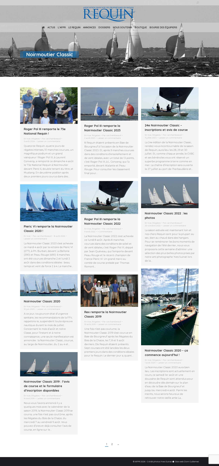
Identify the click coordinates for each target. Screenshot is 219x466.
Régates (35, 138)
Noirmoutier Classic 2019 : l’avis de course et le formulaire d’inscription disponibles (47, 386)
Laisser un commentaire (48, 141)
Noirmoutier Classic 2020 (42, 301)
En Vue (27, 138)
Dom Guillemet (191, 461)
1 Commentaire (105, 231)
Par (51, 138)
